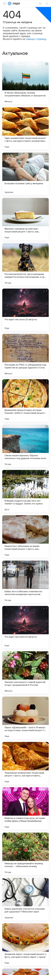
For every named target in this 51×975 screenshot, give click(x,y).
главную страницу (36, 39)
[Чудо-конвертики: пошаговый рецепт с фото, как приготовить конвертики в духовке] (25, 128)
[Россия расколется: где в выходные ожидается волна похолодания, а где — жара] (25, 264)
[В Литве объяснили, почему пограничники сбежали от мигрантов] (25, 83)
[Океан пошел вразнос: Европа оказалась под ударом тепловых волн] (25, 446)
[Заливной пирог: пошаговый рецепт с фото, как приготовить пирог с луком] (25, 944)
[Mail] (9, 3)
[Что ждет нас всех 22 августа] (25, 310)
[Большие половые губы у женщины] (25, 174)
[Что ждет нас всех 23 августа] (25, 627)
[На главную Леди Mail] (15, 3)
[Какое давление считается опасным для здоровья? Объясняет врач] (25, 899)
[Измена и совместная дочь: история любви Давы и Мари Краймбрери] (25, 808)
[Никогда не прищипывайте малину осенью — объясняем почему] (25, 854)
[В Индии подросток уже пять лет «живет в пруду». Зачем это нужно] (25, 491)
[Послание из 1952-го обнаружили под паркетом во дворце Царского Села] (25, 355)
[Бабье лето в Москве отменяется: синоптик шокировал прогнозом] (25, 582)
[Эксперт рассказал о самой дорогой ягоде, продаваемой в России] (25, 672)
